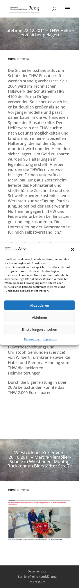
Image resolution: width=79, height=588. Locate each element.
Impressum (50, 339)
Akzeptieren (39, 305)
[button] (72, 249)
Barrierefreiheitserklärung (37, 576)
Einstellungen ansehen (39, 329)
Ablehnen (39, 317)
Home (12, 59)
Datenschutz (32, 339)
